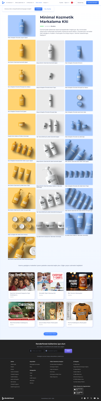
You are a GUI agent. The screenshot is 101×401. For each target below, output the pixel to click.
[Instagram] (84, 398)
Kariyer (12, 369)
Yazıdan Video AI (77, 371)
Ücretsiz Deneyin (92, 2)
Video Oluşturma (54, 376)
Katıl (68, 351)
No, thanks (47, 9)
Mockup (31, 383)
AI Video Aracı (76, 364)
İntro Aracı (52, 371)
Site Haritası (13, 381)
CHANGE (38, 9)
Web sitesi (32, 380)
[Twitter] (91, 398)
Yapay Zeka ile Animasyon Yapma (80, 366)
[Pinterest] (88, 398)
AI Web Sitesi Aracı (77, 374)
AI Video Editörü (77, 369)
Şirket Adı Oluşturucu (78, 376)
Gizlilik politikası (14, 376)
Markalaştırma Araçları (35, 364)
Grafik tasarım (33, 378)
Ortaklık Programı (15, 374)
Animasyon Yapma (54, 366)
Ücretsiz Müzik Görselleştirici (56, 364)
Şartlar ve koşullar (15, 379)
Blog (31, 366)
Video (31, 373)
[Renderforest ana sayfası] (3, 2)
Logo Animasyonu (54, 369)
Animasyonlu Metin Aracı (55, 374)
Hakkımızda (13, 364)
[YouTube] (95, 398)
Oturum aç (80, 2)
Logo (31, 375)
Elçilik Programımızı (15, 386)
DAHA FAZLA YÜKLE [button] (50, 333)
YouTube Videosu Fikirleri (79, 381)
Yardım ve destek (14, 371)
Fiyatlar (61, 2)
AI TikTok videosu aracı (78, 379)
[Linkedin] (98, 398)
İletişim (12, 366)
